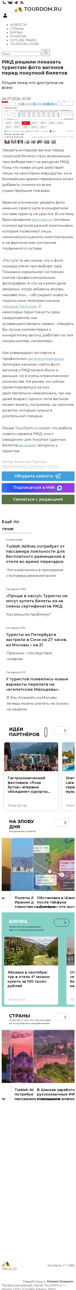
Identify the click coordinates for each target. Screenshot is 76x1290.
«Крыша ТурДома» (19, 306)
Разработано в (48, 1281)
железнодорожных (46, 358)
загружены (42, 219)
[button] (57, 730)
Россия (53, 466)
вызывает (28, 445)
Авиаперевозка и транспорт (24, 466)
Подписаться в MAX (34, 487)
